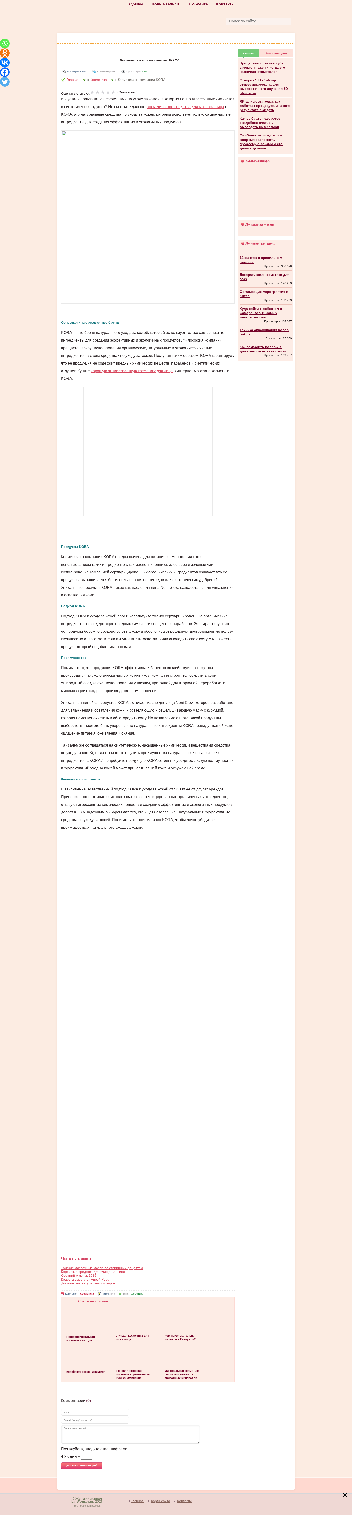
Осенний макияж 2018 (78, 1275)
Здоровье (168, 39)
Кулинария (214, 39)
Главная (72, 80)
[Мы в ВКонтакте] (198, 20)
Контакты (225, 4)
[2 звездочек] (97, 92)
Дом (256, 39)
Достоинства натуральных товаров (88, 1283)
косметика (137, 1293)
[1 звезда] (92, 92)
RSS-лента (197, 4)
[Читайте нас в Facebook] (165, 20)
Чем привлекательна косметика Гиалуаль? (180, 1337)
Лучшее (136, 4)
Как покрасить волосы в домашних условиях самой (263, 349)
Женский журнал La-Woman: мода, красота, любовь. (93, 17)
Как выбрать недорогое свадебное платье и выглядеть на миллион (260, 122)
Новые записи (165, 4)
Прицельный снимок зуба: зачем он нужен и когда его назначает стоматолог (262, 67)
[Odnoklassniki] (5, 53)
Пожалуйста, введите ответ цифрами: (94, 1449)
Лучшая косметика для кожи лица (132, 1337)
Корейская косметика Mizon (85, 1371)
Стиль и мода (87, 39)
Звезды (238, 39)
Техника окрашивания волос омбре (264, 332)
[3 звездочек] (102, 92)
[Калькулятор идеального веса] (266, 193)
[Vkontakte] (5, 62)
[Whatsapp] (5, 43)
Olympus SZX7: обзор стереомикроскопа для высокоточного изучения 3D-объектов (264, 86)
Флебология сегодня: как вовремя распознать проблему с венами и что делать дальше (261, 141)
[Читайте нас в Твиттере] (187, 20)
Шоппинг (115, 39)
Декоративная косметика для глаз (264, 277)
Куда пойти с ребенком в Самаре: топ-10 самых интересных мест (261, 313)
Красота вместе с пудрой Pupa (85, 1279)
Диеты (190, 39)
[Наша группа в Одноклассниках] (176, 20)
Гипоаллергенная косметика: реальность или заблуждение (133, 1374)
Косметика (141, 39)
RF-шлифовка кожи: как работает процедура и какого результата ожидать (265, 105)
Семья (273, 39)
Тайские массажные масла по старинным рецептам (102, 1268)
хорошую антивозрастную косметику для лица (132, 371)
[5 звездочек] (113, 92)
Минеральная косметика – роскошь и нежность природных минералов (183, 1374)
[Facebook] (5, 72)
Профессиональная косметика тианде (80, 1338)
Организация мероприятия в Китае (264, 294)
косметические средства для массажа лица (185, 107)
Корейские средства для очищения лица (93, 1272)
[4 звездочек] (108, 92)
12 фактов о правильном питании (261, 260)
